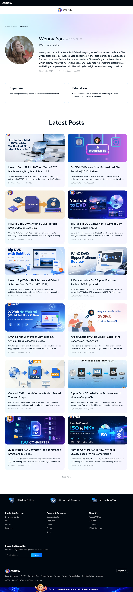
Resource (51, 521)
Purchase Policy (60, 576)
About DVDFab (95, 517)
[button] (36, 555)
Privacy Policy (46, 576)
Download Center (12, 517)
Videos (50, 524)
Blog (49, 532)
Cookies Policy (88, 576)
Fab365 (8, 524)
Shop (7, 521)
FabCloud (9, 528)
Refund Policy (74, 576)
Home (7, 26)
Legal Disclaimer (11, 576)
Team (15, 26)
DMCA (23, 576)
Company (93, 524)
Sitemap (99, 576)
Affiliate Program (95, 528)
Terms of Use (33, 576)
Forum (49, 528)
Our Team (93, 521)
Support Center (53, 517)
